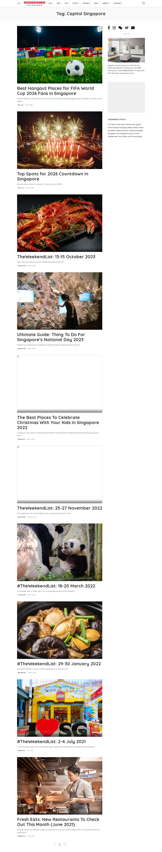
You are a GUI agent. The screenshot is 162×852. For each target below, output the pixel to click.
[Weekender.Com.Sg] (34, 3)
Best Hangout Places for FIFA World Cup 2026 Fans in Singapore (55, 90)
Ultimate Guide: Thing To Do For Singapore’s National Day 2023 (51, 337)
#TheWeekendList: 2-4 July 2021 (51, 741)
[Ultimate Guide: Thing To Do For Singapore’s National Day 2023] (59, 301)
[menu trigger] (20, 3)
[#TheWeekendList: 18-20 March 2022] (59, 552)
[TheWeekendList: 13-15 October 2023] (59, 223)
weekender (22, 595)
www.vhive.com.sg (127, 73)
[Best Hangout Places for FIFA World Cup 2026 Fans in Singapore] (59, 54)
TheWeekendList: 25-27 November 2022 (59, 508)
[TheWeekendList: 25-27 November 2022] (59, 474)
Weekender (22, 265)
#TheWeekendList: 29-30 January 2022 (59, 663)
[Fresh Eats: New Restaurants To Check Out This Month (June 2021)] (59, 786)
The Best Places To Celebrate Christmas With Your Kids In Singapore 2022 (58, 422)
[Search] (143, 3)
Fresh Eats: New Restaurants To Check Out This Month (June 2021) (58, 822)
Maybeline (21, 439)
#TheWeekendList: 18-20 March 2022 (56, 586)
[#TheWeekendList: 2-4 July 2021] (59, 708)
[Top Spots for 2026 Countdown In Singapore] (59, 140)
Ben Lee (21, 105)
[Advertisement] (126, 97)
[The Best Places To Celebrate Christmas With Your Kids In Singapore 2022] (59, 384)
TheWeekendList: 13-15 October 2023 (56, 256)
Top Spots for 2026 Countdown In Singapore (52, 176)
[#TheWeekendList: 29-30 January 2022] (59, 630)
